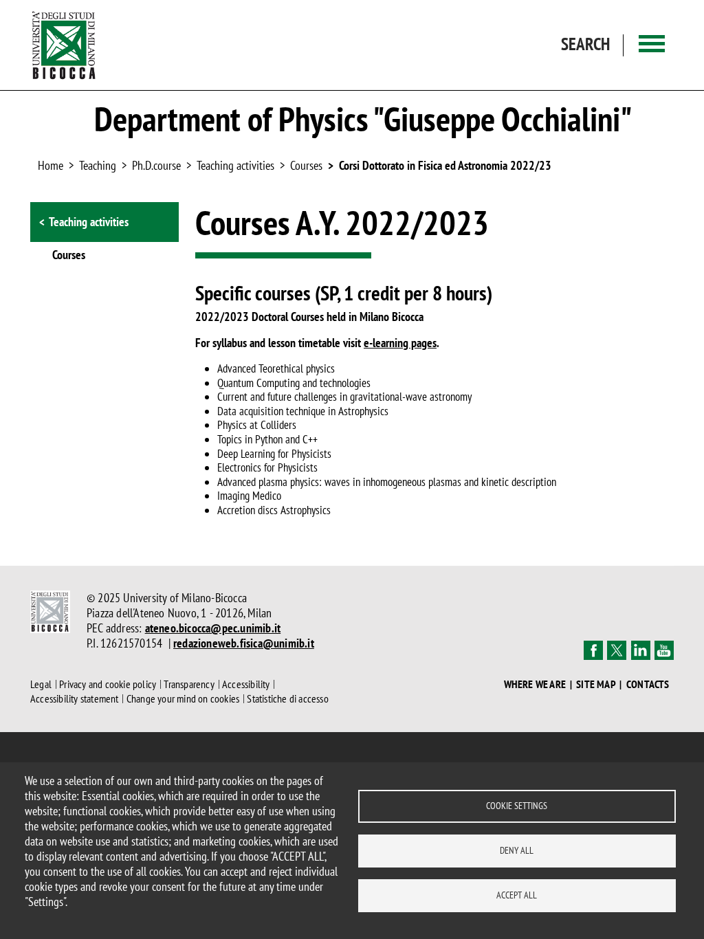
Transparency (189, 684)
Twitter (616, 650)
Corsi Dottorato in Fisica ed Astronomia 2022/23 (445, 165)
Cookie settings (516, 805)
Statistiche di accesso (287, 698)
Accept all (516, 895)
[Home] (64, 45)
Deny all (517, 850)
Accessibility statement (74, 698)
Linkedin (640, 650)
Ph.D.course (156, 165)
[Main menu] (652, 45)
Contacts (648, 684)
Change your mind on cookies (182, 698)
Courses (306, 165)
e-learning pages (400, 343)
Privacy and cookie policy (107, 684)
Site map (596, 684)
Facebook (593, 650)
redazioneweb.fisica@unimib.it (243, 643)
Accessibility (246, 684)
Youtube (664, 650)
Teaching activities (235, 165)
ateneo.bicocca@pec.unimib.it (213, 628)
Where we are (535, 684)
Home (50, 165)
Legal (41, 684)
